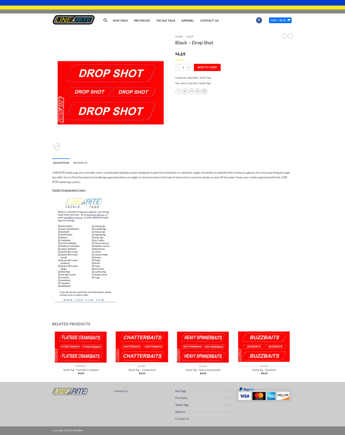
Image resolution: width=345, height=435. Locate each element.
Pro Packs (142, 20)
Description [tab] (61, 162)
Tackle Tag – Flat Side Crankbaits (81, 369)
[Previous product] (290, 35)
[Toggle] (229, 391)
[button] (280, 20)
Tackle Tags (165, 20)
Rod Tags (120, 20)
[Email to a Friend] (191, 91)
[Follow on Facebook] (259, 20)
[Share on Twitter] (185, 91)
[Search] (105, 20)
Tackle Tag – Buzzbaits (264, 369)
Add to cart (207, 67)
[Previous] (52, 355)
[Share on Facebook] (178, 91)
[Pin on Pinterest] (198, 91)
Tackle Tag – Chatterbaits (142, 369)
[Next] (292, 355)
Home (179, 36)
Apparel (187, 20)
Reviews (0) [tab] (80, 162)
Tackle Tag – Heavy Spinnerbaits (203, 369)
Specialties (193, 77)
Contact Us (209, 20)
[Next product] (284, 35)
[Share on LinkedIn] (204, 91)
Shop (190, 36)
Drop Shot (192, 83)
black (183, 83)
